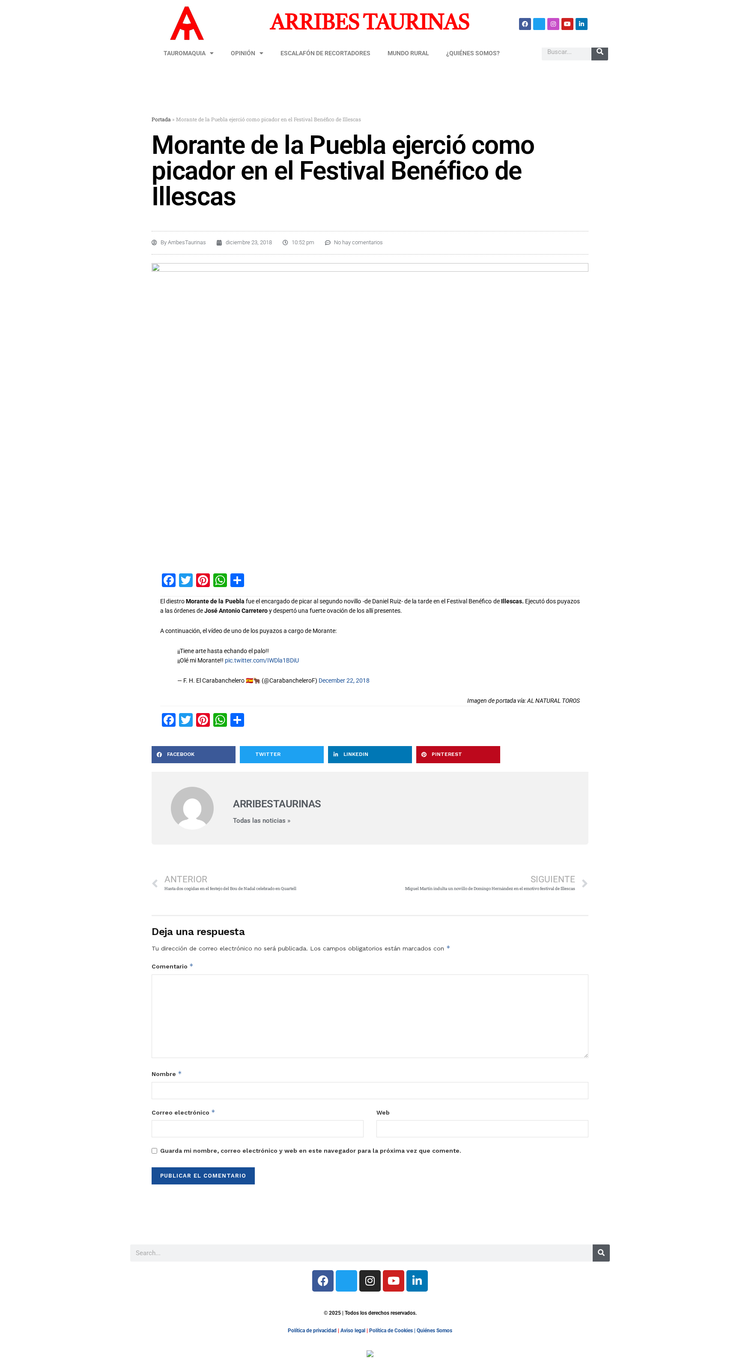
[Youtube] (567, 24)
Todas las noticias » (261, 821)
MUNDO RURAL (408, 53)
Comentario (173, 966)
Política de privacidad (312, 1331)
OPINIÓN (243, 53)
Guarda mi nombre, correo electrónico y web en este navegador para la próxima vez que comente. (310, 1150)
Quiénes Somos (434, 1331)
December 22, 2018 (344, 680)
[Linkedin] (582, 24)
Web (383, 1112)
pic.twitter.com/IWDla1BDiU (262, 660)
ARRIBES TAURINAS (370, 23)
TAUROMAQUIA (185, 53)
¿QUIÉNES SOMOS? (473, 53)
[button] (194, 754)
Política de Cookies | (393, 1331)
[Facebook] (525, 24)
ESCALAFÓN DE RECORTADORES (325, 53)
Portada (161, 119)
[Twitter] (539, 24)
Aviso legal (352, 1331)
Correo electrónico (183, 1112)
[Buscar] (599, 51)
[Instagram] (553, 24)
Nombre (167, 1074)
